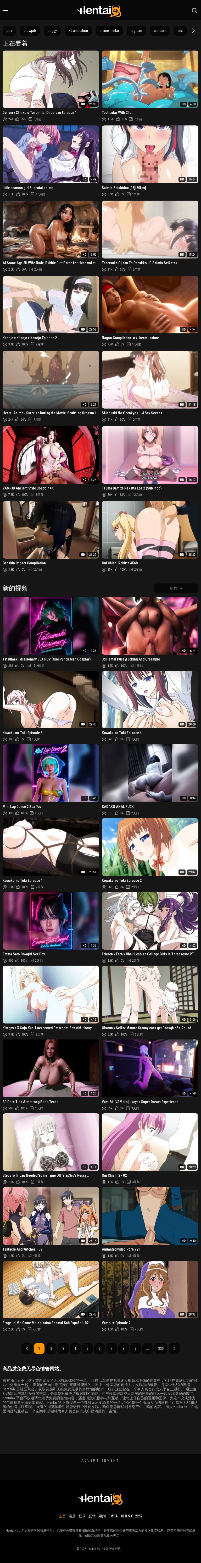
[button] (192, 30)
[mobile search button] (194, 10)
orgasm (136, 31)
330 (161, 1348)
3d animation (78, 31)
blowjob (30, 31)
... (147, 1348)
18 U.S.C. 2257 (131, 1516)
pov (9, 31)
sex (180, 31)
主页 (62, 1516)
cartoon (160, 31)
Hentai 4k (94, 1549)
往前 (174, 1348)
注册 (72, 1516)
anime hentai (109, 31)
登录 (82, 1516)
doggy (52, 31)
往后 (26, 1348)
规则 (102, 1516)
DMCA (113, 1516)
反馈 (92, 1516)
